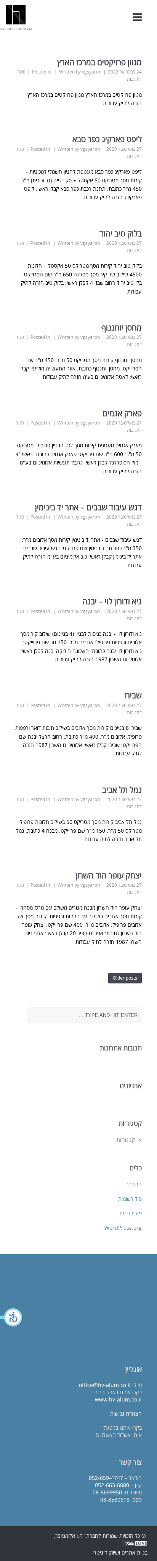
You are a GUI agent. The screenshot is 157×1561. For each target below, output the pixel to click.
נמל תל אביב (122, 789)
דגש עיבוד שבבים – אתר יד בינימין (85, 507)
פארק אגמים (122, 413)
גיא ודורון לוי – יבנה (112, 601)
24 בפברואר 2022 (125, 72)
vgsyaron (91, 72)
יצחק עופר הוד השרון (108, 875)
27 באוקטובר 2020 (124, 149)
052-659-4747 (106, 1477)
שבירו (133, 695)
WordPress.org (123, 1227)
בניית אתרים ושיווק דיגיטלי (120, 1552)
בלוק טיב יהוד (120, 233)
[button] (11, 1317)
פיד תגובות (130, 1213)
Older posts (125, 978)
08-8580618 (115, 1499)
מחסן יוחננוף (121, 327)
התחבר (134, 1184)
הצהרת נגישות (126, 1413)
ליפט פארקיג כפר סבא (107, 139)
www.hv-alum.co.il (118, 1399)
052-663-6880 (112, 1485)
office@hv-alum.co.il (105, 1385)
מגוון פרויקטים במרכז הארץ (99, 62)
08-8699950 (107, 1492)
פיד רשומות (130, 1198)
